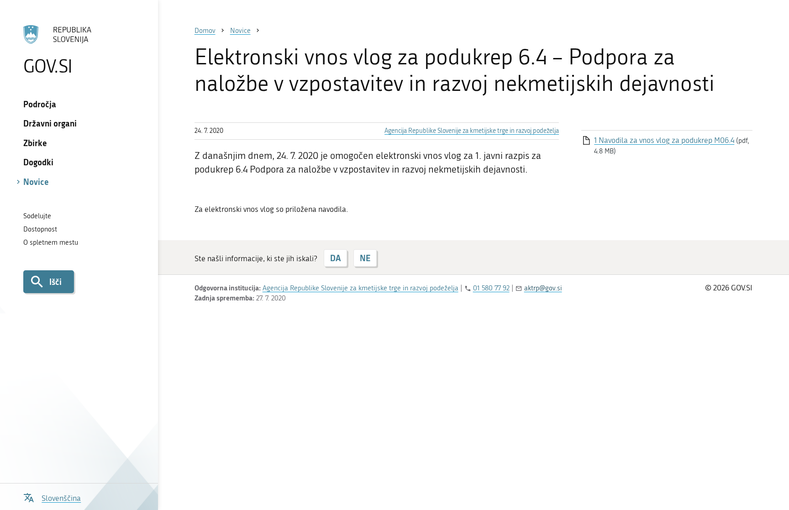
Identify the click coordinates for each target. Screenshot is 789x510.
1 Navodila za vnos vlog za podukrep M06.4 (664, 140)
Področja (39, 104)
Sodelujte (37, 216)
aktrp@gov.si (543, 288)
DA (335, 258)
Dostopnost (40, 229)
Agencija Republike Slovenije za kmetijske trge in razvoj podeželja (471, 131)
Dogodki (38, 162)
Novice (36, 182)
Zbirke (35, 143)
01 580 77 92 (491, 288)
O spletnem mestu (50, 242)
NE (365, 258)
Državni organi (50, 123)
